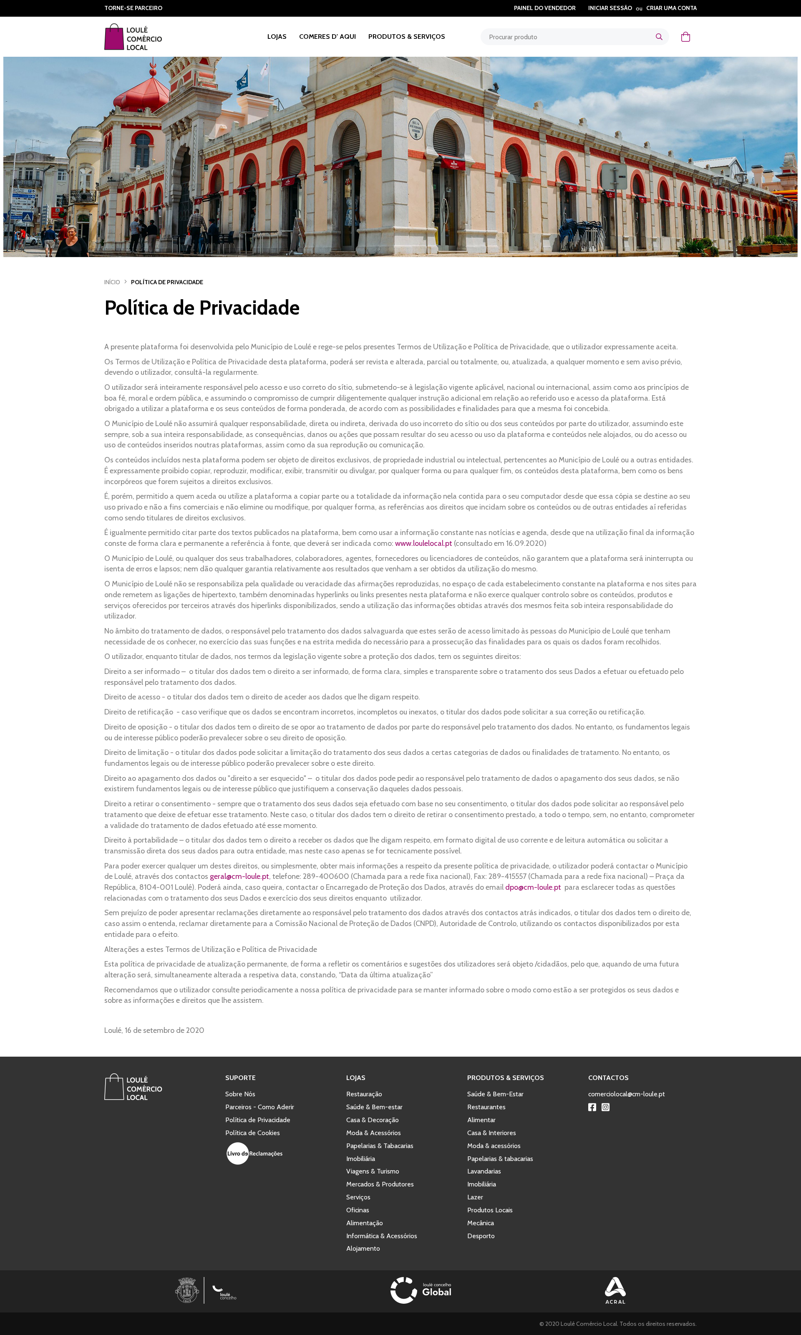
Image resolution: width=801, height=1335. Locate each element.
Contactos (608, 1078)
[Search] (659, 36)
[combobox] (575, 36)
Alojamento (363, 1248)
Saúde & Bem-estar (374, 1107)
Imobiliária (360, 1159)
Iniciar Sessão (610, 8)
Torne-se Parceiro (133, 8)
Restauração (364, 1094)
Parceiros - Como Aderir (259, 1107)
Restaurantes (486, 1107)
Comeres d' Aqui (327, 36)
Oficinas (357, 1210)
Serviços (358, 1197)
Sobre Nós (240, 1094)
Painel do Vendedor (545, 8)
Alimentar (481, 1120)
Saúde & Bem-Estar (495, 1094)
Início (112, 282)
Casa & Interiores (491, 1133)
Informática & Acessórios (381, 1236)
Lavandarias (484, 1171)
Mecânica (480, 1223)
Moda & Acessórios (373, 1133)
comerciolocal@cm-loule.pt (626, 1094)
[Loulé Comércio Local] (133, 1098)
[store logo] (143, 36)
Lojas (277, 36)
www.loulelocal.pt (423, 543)
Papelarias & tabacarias (500, 1159)
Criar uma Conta (671, 8)
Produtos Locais (490, 1210)
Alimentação (364, 1223)
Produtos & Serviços (406, 36)
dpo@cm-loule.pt (533, 887)
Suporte (240, 1078)
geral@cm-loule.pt (239, 876)
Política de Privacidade (257, 1120)
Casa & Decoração (372, 1120)
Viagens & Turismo (372, 1171)
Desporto (481, 1236)
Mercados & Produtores (380, 1184)
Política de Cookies (252, 1133)
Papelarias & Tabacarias (379, 1146)
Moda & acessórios (494, 1146)
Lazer (475, 1197)
